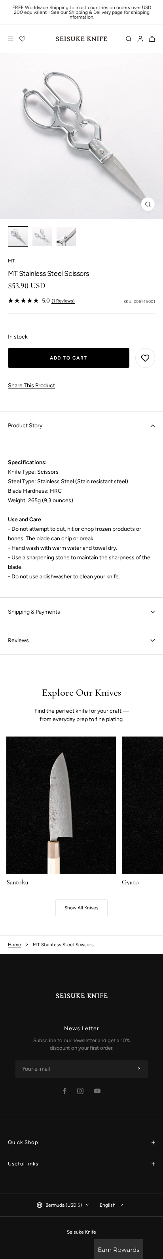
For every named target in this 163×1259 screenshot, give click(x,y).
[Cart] (152, 39)
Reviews (18, 640)
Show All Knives (81, 908)
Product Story (25, 425)
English (108, 1205)
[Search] (128, 39)
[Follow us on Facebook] (65, 1091)
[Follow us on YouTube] (97, 1090)
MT (11, 261)
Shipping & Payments (34, 611)
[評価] (22, 38)
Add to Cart (68, 358)
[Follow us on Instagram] (80, 1090)
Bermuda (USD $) (63, 1205)
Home (14, 944)
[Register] (139, 1069)
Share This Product (31, 385)
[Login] (140, 39)
